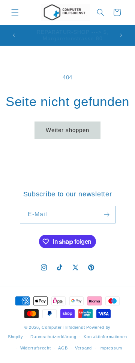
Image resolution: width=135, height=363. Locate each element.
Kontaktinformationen (105, 336)
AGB (63, 348)
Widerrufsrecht (35, 348)
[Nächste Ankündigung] (121, 35)
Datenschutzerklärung (53, 336)
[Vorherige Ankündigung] (14, 35)
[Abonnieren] (107, 214)
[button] (15, 12)
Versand (83, 348)
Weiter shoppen (67, 130)
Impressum (110, 348)
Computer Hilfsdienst (63, 327)
